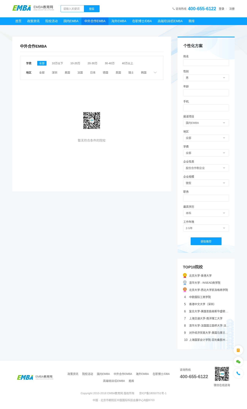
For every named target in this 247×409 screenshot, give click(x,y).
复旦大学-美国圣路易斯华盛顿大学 (206, 311)
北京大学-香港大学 (200, 275)
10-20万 (75, 63)
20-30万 (92, 63)
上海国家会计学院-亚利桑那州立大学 (206, 340)
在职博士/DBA (142, 21)
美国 (67, 72)
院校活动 (51, 21)
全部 (42, 63)
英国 (118, 72)
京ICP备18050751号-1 (153, 393)
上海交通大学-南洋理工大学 (203, 318)
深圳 (54, 72)
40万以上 (127, 63)
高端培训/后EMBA (170, 21)
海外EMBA (118, 21)
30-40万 (110, 63)
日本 (93, 72)
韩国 (143, 72)
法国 (80, 72)
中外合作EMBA (95, 21)
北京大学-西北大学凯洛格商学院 (208, 289)
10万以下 (57, 63)
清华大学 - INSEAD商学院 (204, 282)
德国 (105, 72)
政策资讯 (33, 21)
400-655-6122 (202, 8)
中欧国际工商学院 (197, 297)
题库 (192, 21)
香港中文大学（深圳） (200, 304)
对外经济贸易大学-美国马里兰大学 (206, 332)
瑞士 (131, 72)
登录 (221, 8)
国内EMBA (71, 21)
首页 (18, 21)
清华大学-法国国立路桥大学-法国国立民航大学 (206, 325)
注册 (232, 8)
